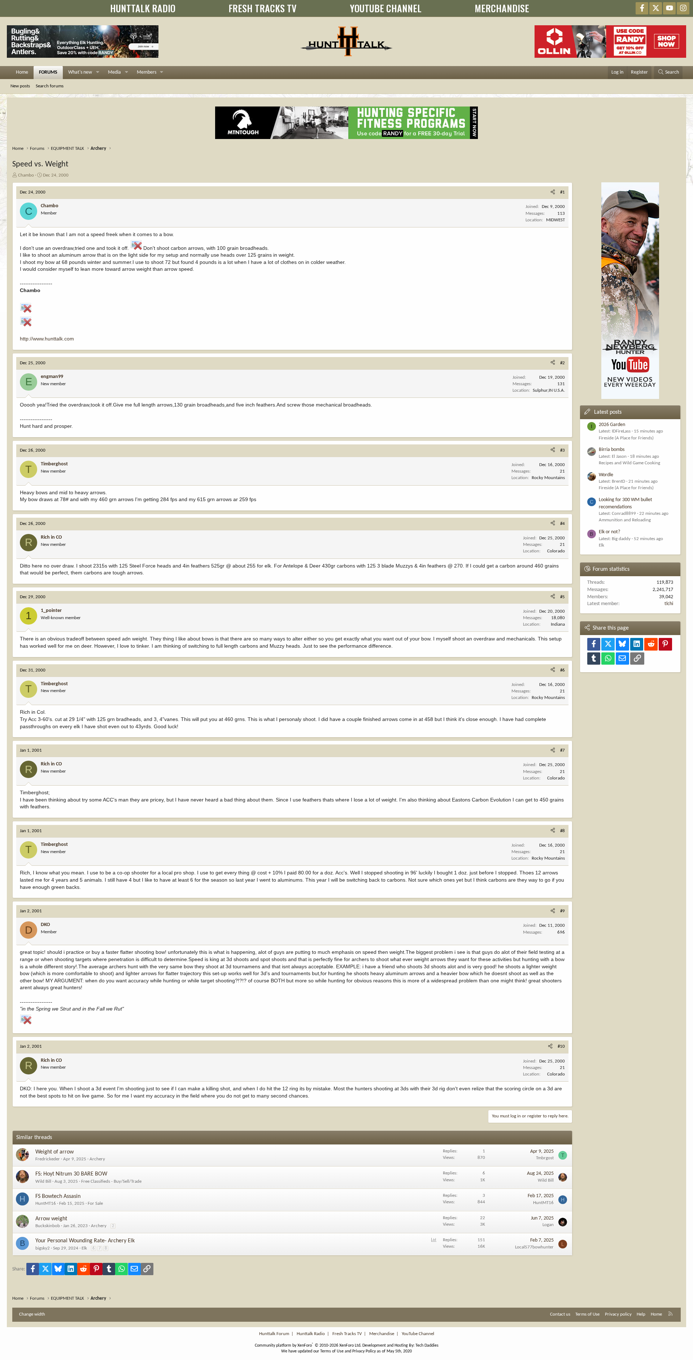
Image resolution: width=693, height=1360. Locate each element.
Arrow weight (51, 1219)
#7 (562, 750)
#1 (562, 192)
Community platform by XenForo (308, 1345)
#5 (562, 597)
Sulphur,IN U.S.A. (549, 390)
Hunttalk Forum (274, 1333)
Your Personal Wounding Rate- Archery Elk (85, 1241)
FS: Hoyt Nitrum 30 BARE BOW (71, 1174)
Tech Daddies (427, 1345)
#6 (562, 670)
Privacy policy (618, 1314)
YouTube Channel (418, 1333)
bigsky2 (42, 1248)
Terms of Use (587, 1314)
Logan (548, 1224)
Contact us (560, 1314)
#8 (562, 831)
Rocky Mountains (548, 477)
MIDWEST (555, 220)
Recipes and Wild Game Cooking (629, 463)
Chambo (26, 175)
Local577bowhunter (534, 1247)
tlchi (668, 604)
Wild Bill (43, 1181)
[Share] (553, 192)
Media (114, 72)
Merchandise (381, 1333)
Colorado (556, 551)
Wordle (606, 475)
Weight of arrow (54, 1152)
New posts (20, 86)
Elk (84, 1248)
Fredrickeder (47, 1159)
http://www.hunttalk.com (47, 339)
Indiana (558, 624)
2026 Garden (612, 424)
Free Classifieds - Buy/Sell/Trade (111, 1181)
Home (22, 72)
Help (641, 1314)
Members (146, 72)
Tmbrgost (545, 1158)
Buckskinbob (47, 1226)
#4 (562, 523)
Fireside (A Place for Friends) (626, 438)
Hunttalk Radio (311, 1333)
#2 (562, 363)
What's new (80, 72)
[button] (98, 72)
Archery (97, 1159)
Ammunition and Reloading (625, 520)
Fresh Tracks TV (347, 1333)
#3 (562, 450)
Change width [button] (32, 1314)
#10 (561, 1046)
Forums (48, 72)
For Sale (95, 1203)
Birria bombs (611, 449)
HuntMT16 (45, 1203)
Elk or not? (609, 532)
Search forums (50, 86)
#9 (562, 911)
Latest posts (608, 412)
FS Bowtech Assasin (57, 1196)
